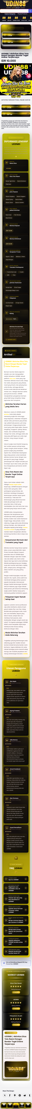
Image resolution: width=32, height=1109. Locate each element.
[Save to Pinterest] (20, 1095)
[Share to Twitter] (5, 1095)
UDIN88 (25, 654)
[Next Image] (30, 79)
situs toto (13, 378)
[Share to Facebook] (10, 1095)
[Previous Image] (1, 79)
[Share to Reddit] (25, 1095)
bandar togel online (15, 484)
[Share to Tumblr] (30, 1095)
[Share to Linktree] (15, 1095)
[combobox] (14, 11)
